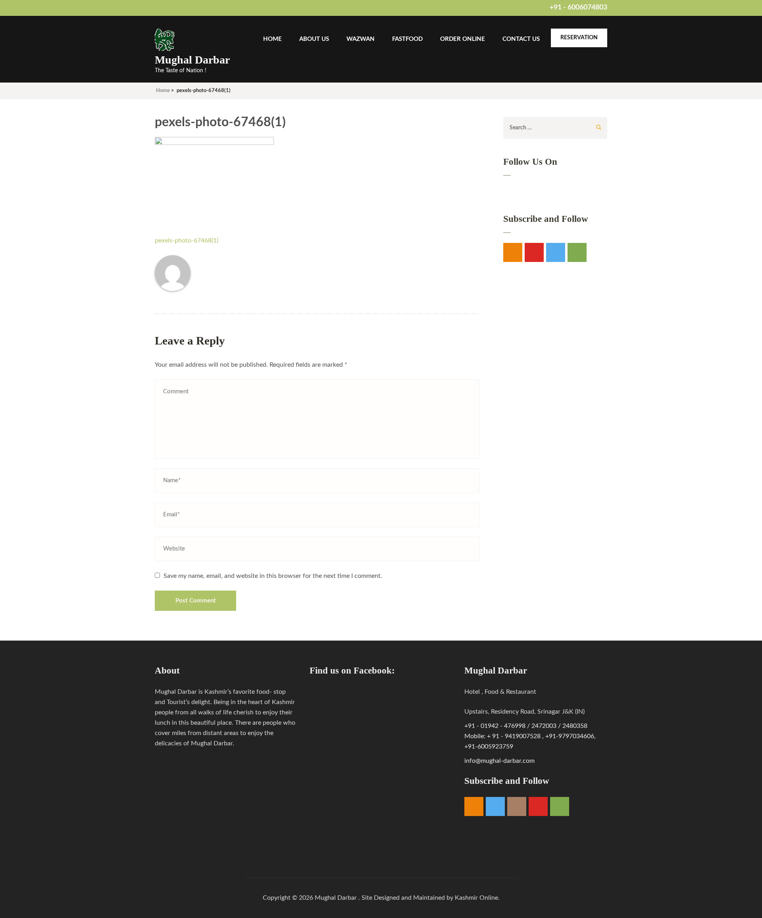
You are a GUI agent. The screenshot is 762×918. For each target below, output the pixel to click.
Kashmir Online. (477, 898)
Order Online (462, 39)
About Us (314, 39)
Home (272, 39)
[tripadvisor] (559, 806)
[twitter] (555, 252)
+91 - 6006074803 (578, 7)
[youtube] (534, 252)
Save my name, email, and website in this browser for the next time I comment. (273, 576)
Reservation (579, 37)
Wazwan (360, 39)
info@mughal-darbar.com (499, 761)
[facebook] (512, 252)
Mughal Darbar (192, 60)
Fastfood (407, 39)
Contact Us (521, 39)
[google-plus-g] (577, 252)
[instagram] (516, 806)
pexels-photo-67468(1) (186, 240)
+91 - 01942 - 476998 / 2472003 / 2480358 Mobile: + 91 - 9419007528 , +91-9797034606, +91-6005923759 (530, 736)
